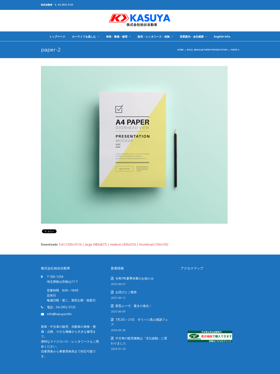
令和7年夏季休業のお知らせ (134, 278)
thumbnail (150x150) (153, 244)
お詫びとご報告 (126, 292)
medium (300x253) (123, 244)
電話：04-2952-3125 (61, 307)
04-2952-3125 (65, 4)
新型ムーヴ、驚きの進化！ (133, 306)
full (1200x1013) (70, 244)
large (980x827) (96, 244)
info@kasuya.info (59, 314)
